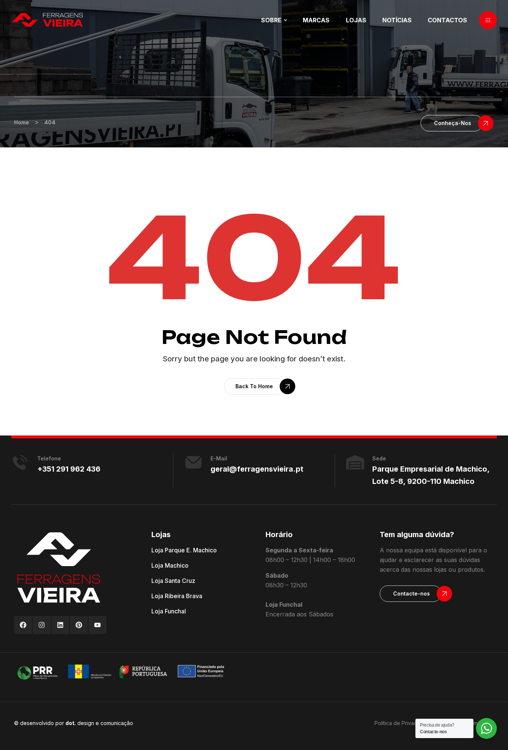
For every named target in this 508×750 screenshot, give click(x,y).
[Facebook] (23, 625)
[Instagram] (42, 625)
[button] (488, 20)
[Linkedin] (60, 625)
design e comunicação (99, 723)
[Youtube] (97, 625)
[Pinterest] (79, 625)
